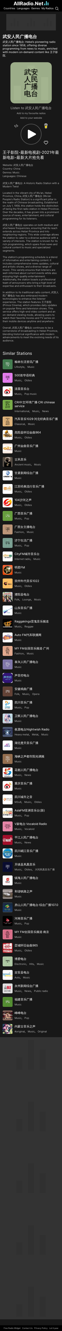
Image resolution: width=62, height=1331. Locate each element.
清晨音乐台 (22, 388)
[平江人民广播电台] (8, 840)
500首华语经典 (25, 375)
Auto (17, 977)
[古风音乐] (8, 462)
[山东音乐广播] (8, 610)
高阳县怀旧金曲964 (28, 432)
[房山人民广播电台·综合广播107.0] (8, 907)
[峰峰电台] (8, 1015)
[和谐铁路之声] (8, 894)
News (45, 411)
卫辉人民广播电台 (26, 716)
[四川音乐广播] (8, 705)
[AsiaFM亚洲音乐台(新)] (8, 813)
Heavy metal (22, 734)
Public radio (41, 991)
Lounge (26, 599)
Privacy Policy (41, 1328)
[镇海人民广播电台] (8, 880)
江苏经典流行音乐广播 (29, 486)
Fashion (19, 532)
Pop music (30, 393)
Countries (9, 8)
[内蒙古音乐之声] (8, 1029)
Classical (20, 424)
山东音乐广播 (23, 608)
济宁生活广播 (23, 540)
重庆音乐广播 (23, 783)
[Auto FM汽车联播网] (8, 637)
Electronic (20, 964)
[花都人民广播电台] (8, 772)
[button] (31, 134)
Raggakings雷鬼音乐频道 (32, 621)
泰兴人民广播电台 (26, 662)
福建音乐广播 (23, 999)
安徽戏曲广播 (23, 689)
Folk (17, 599)
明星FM (20, 567)
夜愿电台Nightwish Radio (32, 729)
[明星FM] (8, 570)
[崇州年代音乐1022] (8, 583)
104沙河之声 (23, 500)
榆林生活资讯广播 (26, 361)
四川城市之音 (23, 797)
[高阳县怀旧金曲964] (8, 435)
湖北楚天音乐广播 (26, 743)
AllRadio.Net (28, 3)
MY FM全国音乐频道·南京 (32, 932)
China (16, 168)
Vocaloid (29, 829)
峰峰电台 (20, 1013)
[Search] (57, 8)
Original (42, 1031)
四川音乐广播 (23, 702)
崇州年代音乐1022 (27, 581)
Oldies (28, 380)
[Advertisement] (31, 22)
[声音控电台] (8, 678)
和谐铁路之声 (23, 891)
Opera (35, 694)
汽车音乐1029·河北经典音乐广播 (36, 419)
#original (20, 1031)
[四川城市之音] (8, 799)
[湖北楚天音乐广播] (8, 745)
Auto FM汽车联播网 (28, 635)
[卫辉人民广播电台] (8, 718)
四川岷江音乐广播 (26, 851)
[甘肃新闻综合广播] (8, 475)
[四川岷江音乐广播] (8, 853)
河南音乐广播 (23, 918)
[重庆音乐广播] (8, 786)
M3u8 (18, 802)
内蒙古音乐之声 (25, 1026)
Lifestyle (19, 366)
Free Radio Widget (12, 1328)
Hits (31, 964)
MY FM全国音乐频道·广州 (32, 648)
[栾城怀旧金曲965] (8, 948)
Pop (26, 518)
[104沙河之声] (8, 502)
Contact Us (27, 1328)
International (22, 411)
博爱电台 (20, 959)
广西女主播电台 (25, 527)
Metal (35, 734)
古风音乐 (20, 459)
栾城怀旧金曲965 (26, 945)
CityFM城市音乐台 (27, 554)
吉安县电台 (22, 972)
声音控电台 (22, 675)
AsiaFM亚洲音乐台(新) (30, 810)
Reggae (28, 626)
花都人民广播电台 (26, 770)
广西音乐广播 (23, 513)
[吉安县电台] (8, 975)
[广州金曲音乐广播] (8, 448)
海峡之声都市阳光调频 (29, 756)
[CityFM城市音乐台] (8, 556)
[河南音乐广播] (8, 921)
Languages (23, 8)
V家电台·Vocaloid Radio (31, 824)
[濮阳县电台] (8, 597)
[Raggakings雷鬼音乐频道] (8, 624)
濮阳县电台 (22, 594)
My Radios (47, 8)
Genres (35, 8)
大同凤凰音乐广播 (45, 869)
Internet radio (22, 559)
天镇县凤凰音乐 (25, 864)
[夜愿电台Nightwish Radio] (8, 732)
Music (16, 172)
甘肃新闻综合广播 (26, 473)
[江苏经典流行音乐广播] (8, 489)
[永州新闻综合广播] (8, 988)
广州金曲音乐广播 (26, 446)
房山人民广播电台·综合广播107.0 (36, 905)
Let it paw (53, 1328)
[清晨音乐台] (8, 391)
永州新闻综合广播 (26, 986)
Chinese (21, 176)
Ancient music (23, 464)
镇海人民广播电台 (26, 878)
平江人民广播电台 (26, 837)
